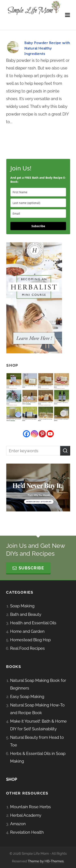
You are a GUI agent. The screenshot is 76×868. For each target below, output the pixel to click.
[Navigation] (67, 15)
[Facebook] (26, 433)
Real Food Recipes (27, 648)
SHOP (11, 779)
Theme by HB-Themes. (46, 861)
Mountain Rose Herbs (30, 806)
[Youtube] (50, 433)
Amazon (18, 823)
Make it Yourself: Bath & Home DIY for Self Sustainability (38, 725)
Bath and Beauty (25, 614)
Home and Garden (27, 631)
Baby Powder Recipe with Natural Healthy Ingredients (47, 48)
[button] (65, 451)
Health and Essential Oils (33, 622)
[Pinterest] (42, 433)
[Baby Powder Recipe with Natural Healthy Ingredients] (13, 47)
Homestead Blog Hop (30, 639)
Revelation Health (27, 832)
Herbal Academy (25, 815)
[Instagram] (34, 433)
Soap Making (22, 606)
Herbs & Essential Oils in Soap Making (37, 757)
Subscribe (38, 226)
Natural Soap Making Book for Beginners (38, 684)
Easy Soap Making (27, 696)
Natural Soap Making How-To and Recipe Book (37, 709)
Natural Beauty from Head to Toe (37, 741)
